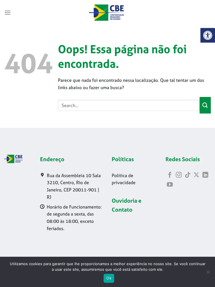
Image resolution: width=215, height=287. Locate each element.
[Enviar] (205, 105)
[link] (207, 35)
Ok (108, 278)
